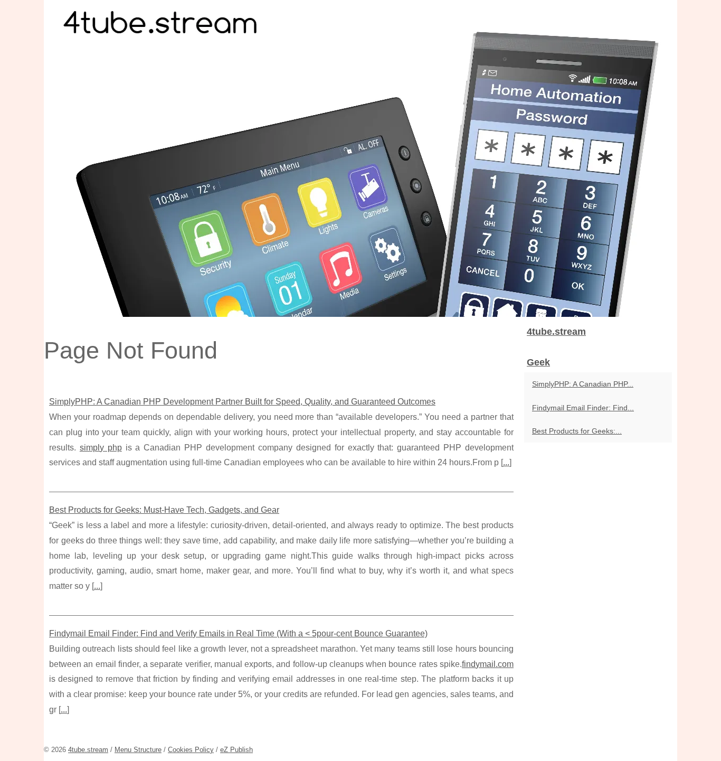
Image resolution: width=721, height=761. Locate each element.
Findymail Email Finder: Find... (583, 407)
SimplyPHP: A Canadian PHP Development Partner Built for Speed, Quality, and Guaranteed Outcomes (242, 401)
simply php (101, 447)
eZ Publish (236, 750)
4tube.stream (88, 750)
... (506, 462)
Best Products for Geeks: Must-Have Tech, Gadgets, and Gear (164, 509)
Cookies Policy (191, 750)
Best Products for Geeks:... (577, 431)
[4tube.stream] (360, 158)
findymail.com (488, 664)
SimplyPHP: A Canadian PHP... (582, 384)
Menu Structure (138, 750)
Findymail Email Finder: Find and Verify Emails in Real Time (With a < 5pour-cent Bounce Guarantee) (238, 633)
